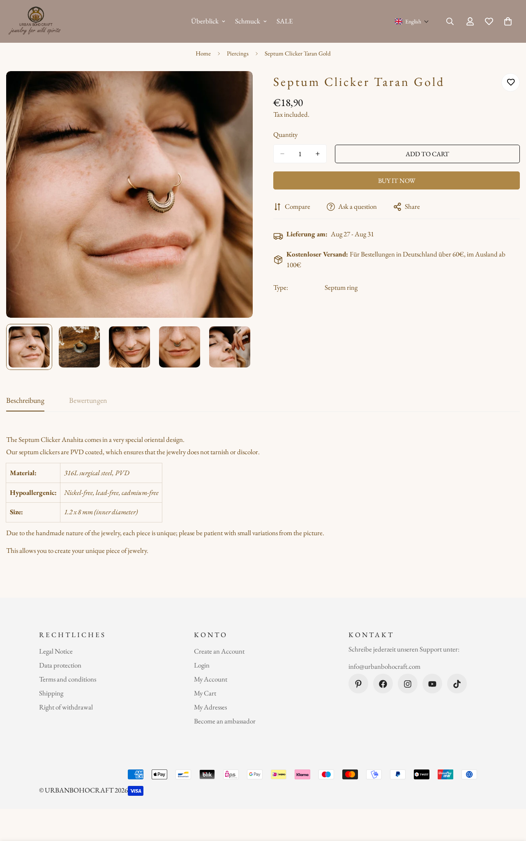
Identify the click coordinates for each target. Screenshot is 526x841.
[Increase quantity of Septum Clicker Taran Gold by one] (317, 154)
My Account (210, 679)
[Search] (450, 21)
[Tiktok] (457, 684)
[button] (412, 21)
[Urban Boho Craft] (36, 21)
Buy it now (396, 180)
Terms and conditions (67, 679)
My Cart (205, 693)
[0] (507, 21)
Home (203, 53)
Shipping (51, 693)
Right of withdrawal (66, 707)
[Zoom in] (235, 88)
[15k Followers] (408, 684)
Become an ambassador (225, 721)
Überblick (205, 20)
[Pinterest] (358, 684)
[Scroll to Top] (510, 796)
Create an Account (219, 651)
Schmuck (247, 20)
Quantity (285, 134)
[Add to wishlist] (510, 82)
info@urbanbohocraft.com (384, 666)
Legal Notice (56, 651)
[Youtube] (432, 684)
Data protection (60, 665)
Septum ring (341, 287)
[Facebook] (383, 684)
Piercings (238, 53)
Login (202, 665)
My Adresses (210, 707)
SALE (285, 20)
